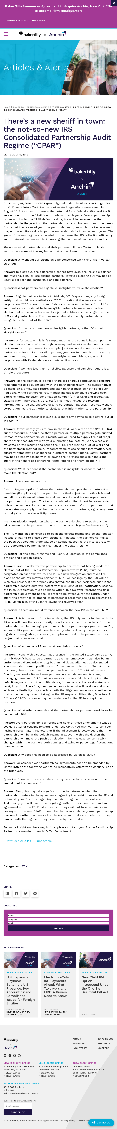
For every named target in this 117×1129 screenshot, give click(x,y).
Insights (18, 107)
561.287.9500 (82, 1076)
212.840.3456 (13, 1072)
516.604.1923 (48, 1072)
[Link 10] (42, 34)
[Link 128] (7, 893)
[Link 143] (9, 1055)
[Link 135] (17, 1043)
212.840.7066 (13, 1076)
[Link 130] (25, 893)
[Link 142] (5, 1055)
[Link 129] (16, 893)
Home (7, 107)
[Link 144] (14, 1055)
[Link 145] (19, 1055)
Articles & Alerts (38, 107)
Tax (25, 866)
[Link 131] (35, 893)
